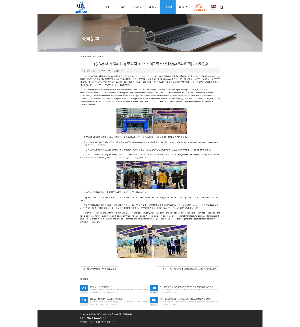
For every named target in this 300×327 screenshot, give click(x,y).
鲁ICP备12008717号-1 (96, 318)
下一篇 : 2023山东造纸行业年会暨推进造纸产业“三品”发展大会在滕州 (188, 268)
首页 (107, 7)
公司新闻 (100, 56)
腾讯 (96, 321)
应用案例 (152, 7)
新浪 (100, 321)
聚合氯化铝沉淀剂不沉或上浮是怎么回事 (107, 298)
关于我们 (121, 7)
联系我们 (183, 7)
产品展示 (136, 7)
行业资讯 (168, 7)
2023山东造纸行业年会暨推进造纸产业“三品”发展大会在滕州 (185, 298)
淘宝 (104, 321)
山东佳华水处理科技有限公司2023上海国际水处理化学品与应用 (186, 286)
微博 (108, 321)
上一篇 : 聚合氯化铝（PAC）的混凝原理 (99, 268)
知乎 (112, 321)
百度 (92, 321)
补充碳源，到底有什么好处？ (102, 286)
